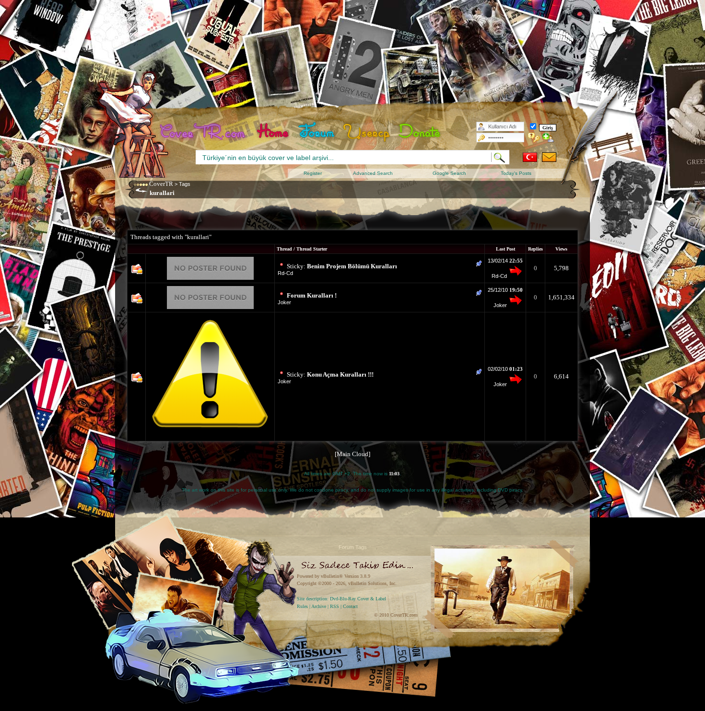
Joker (284, 302)
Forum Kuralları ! (312, 295)
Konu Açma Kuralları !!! (340, 374)
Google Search (449, 173)
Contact (350, 606)
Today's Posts (516, 173)
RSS (334, 606)
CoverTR (161, 183)
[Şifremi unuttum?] (534, 137)
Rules (302, 606)
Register (313, 173)
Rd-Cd (285, 273)
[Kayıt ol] (548, 137)
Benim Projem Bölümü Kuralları (352, 266)
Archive (318, 606)
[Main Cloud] (352, 454)
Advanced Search (373, 173)
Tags (184, 184)
